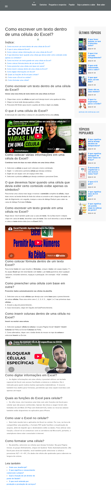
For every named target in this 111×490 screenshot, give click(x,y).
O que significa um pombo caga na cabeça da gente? (95, 207)
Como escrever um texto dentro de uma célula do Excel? (28, 46)
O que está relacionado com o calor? (93, 67)
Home (34, 4)
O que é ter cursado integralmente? (94, 55)
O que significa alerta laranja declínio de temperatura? (94, 142)
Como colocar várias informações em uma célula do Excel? (29, 52)
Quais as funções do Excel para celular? (23, 74)
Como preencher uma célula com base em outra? (26, 66)
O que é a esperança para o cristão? (94, 101)
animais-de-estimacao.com (89, 112)
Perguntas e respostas (57, 4)
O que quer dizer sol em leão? (93, 79)
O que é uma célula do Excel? (18, 49)
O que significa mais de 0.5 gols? (94, 194)
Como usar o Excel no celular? (19, 77)
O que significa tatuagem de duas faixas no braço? (94, 157)
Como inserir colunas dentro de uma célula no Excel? (27, 69)
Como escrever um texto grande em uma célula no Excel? (29, 60)
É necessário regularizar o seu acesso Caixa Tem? (94, 171)
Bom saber (101, 4)
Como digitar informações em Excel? (21, 72)
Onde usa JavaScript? (18, 467)
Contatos (43, 4)
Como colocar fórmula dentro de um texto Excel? (25, 63)
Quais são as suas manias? (94, 91)
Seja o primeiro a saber (86, 4)
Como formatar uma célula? (18, 80)
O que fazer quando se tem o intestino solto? (94, 42)
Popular (72, 4)
